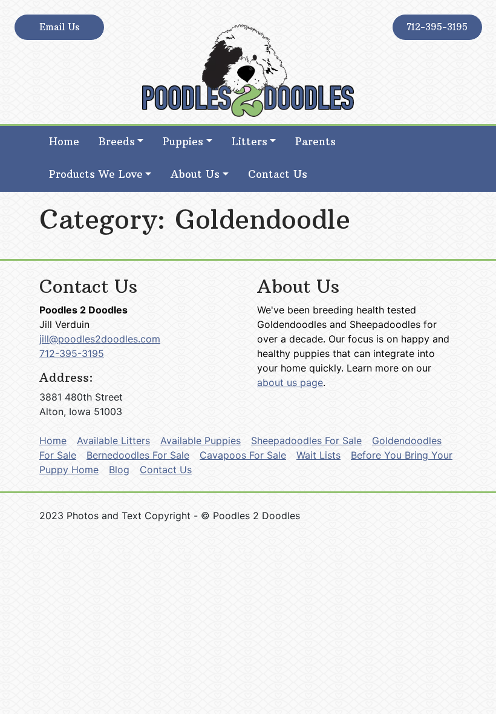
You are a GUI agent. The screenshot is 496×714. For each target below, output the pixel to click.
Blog (119, 469)
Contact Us (277, 174)
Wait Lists (318, 455)
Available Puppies (200, 440)
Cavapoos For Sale (243, 455)
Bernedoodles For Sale (137, 455)
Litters (249, 141)
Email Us (59, 27)
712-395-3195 (437, 27)
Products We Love (96, 174)
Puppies (183, 141)
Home (64, 141)
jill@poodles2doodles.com (99, 339)
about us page (290, 382)
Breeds (117, 141)
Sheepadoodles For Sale (306, 440)
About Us (195, 174)
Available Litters (113, 440)
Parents (315, 141)
